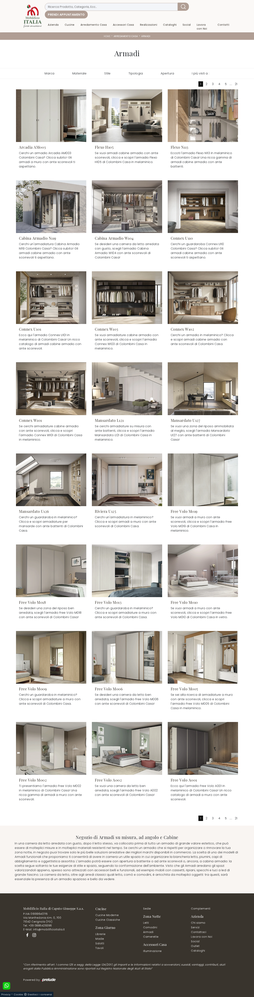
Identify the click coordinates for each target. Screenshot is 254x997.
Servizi (195, 927)
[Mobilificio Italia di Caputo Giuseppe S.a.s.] (32, 16)
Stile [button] (107, 73)
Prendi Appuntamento (66, 14)
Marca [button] (49, 73)
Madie (99, 939)
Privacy (6, 994)
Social (187, 25)
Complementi (200, 908)
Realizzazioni (148, 25)
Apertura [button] (167, 73)
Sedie (147, 908)
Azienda (53, 25)
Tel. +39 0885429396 (37, 925)
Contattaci (198, 932)
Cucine (70, 25)
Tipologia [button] (135, 73)
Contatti (223, 25)
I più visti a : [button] (200, 73)
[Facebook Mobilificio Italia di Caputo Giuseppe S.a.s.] (26, 935)
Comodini (150, 927)
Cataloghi (170, 25)
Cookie (18, 994)
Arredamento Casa (94, 25)
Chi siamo (198, 923)
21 (236, 84)
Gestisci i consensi (40, 994)
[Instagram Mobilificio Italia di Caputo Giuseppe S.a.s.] (33, 935)
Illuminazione (152, 951)
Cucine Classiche (107, 920)
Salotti (99, 943)
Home (107, 36)
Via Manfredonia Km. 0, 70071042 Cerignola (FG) (42, 919)
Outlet (195, 946)
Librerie (100, 934)
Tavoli (99, 948)
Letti (146, 923)
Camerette (151, 937)
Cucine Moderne (107, 915)
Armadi (145, 36)
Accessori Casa (123, 25)
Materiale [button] (79, 73)
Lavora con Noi (202, 27)
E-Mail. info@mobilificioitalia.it (44, 929)
